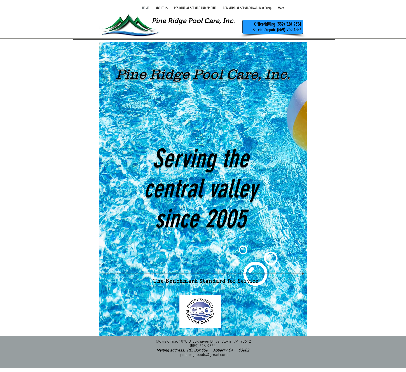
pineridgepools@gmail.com (204, 355)
